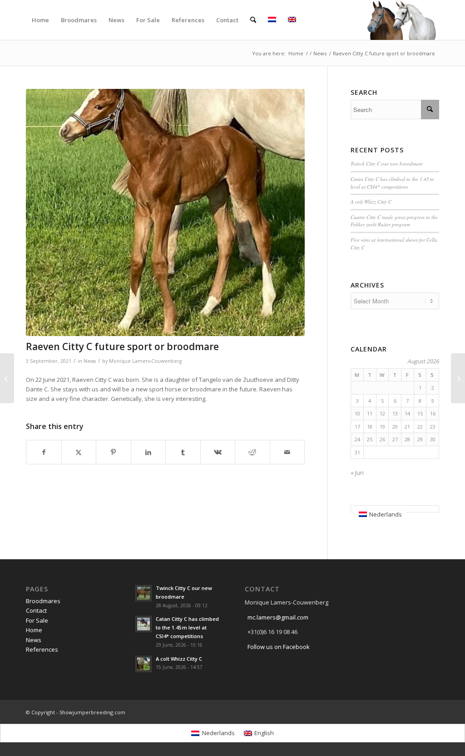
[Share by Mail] (287, 452)
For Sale (37, 620)
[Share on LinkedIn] (148, 452)
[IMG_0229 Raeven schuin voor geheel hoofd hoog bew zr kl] (165, 212)
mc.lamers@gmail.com (277, 617)
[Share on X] (79, 452)
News (90, 361)
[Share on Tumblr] (183, 452)
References (42, 649)
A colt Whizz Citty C (371, 201)
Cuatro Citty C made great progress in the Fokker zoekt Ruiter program (394, 221)
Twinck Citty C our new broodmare (387, 163)
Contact (36, 610)
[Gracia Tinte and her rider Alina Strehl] (458, 378)
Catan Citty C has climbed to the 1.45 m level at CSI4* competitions (392, 183)
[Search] (253, 20)
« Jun (357, 472)
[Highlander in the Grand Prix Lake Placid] (7, 378)
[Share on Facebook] (43, 452)
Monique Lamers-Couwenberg (145, 361)
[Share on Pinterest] (113, 452)
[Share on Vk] (218, 452)
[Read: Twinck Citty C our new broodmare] (143, 593)
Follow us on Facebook (278, 647)
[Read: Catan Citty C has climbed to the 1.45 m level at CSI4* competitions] (143, 624)
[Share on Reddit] (252, 452)
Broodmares (43, 601)
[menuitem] (40, 20)
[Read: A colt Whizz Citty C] (143, 664)
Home (34, 630)
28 (407, 439)
